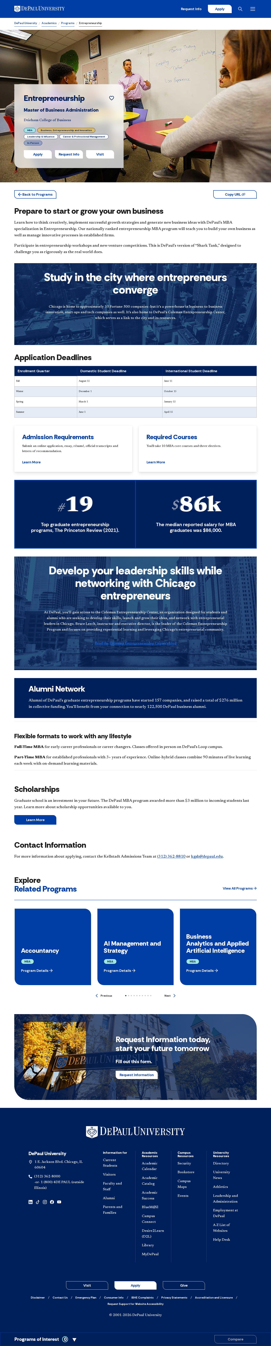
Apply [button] (38, 154)
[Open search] (241, 9)
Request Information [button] (137, 1075)
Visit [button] (100, 154)
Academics (49, 23)
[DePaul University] (45, 9)
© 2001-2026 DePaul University (135, 1315)
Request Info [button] (69, 154)
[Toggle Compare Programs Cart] (135, 1339)
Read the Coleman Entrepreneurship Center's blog (135, 643)
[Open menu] (253, 9)
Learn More (35, 819)
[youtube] (59, 1202)
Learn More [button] (31, 462)
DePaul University (25, 23)
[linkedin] (31, 1202)
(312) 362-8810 (171, 857)
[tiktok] (38, 1202)
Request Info (191, 9)
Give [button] (184, 1285)
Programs (67, 23)
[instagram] (45, 1202)
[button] (35, 194)
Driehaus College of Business (47, 120)
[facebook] (52, 1202)
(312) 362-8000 (47, 1176)
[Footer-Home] (135, 1132)
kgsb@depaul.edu (207, 857)
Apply (220, 9)
